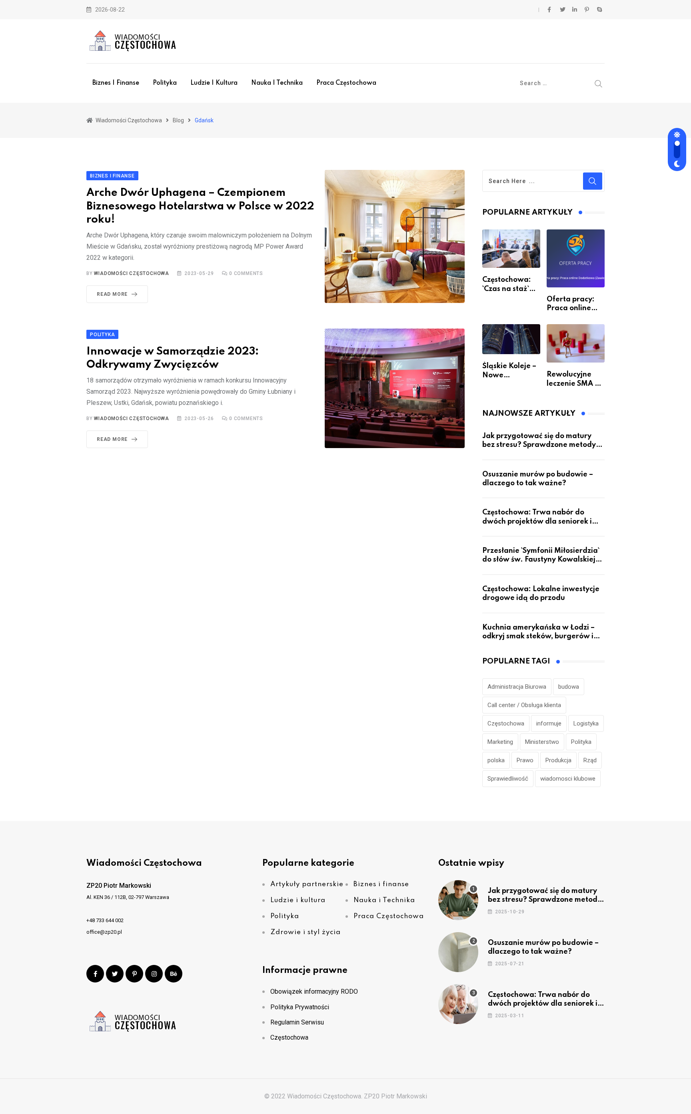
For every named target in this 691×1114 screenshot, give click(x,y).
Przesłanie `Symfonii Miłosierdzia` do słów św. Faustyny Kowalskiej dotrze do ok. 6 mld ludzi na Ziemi (541, 559)
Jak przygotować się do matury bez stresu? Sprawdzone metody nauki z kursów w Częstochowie (539, 445)
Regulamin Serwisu (297, 1022)
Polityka (165, 83)
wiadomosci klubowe (567, 778)
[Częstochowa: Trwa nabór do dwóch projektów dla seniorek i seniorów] (458, 1004)
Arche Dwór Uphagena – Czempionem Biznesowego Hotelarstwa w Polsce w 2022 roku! (200, 206)
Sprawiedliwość (507, 778)
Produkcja (558, 760)
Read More (112, 294)
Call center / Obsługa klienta (524, 705)
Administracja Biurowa (516, 686)
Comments (246, 273)
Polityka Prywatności (299, 1007)
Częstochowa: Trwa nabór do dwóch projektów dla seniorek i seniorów (537, 521)
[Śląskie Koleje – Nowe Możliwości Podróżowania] (511, 339)
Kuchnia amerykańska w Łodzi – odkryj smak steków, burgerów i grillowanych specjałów (538, 636)
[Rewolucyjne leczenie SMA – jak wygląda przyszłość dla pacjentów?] (576, 343)
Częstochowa (505, 723)
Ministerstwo (542, 741)
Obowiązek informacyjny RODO (314, 991)
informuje (548, 723)
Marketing (500, 741)
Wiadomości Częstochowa (131, 273)
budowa (568, 686)
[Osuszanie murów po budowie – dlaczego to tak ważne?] (458, 952)
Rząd (590, 760)
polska (496, 760)
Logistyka (586, 723)
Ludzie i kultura (214, 83)
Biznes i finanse (115, 83)
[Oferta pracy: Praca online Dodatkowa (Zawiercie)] (576, 258)
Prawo (525, 760)
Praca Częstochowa (346, 83)
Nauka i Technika (277, 83)
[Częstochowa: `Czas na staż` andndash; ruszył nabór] (511, 248)
